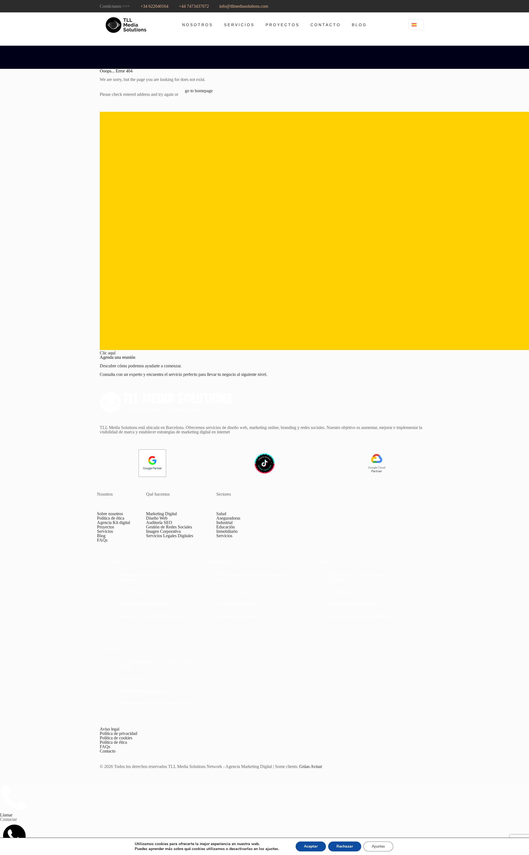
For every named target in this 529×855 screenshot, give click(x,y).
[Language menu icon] (416, 24)
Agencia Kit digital (113, 522)
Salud (221, 513)
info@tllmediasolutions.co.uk (242, 604)
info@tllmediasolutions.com (243, 6)
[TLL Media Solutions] (126, 24)
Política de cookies (116, 737)
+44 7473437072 (193, 6)
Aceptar (311, 846)
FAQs (102, 540)
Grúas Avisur (310, 766)
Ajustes (378, 846)
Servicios (105, 531)
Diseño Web (157, 518)
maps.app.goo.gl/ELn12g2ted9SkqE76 (362, 616)
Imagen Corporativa (163, 531)
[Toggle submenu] (197, 41)
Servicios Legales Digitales (169, 535)
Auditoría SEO (159, 522)
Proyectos (105, 527)
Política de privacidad (118, 733)
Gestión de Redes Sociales (169, 527)
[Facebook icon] (414, 6)
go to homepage (199, 90)
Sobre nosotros (110, 513)
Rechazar (344, 846)
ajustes (271, 848)
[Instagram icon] (399, 6)
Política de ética (110, 518)
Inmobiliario (226, 531)
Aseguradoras (228, 518)
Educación (225, 527)
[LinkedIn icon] (406, 6)
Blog (101, 535)
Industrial (224, 522)
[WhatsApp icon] (425, 6)
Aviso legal (109, 729)
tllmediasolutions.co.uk (237, 616)
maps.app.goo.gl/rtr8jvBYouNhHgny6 (153, 616)
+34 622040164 (153, 6)
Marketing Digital (161, 513)
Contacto (107, 751)
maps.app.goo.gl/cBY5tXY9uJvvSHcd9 (155, 703)
